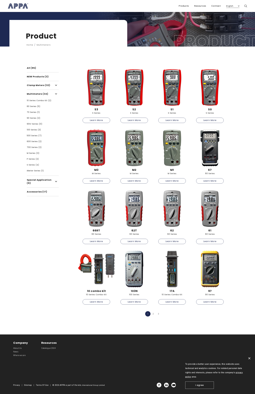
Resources (200, 5)
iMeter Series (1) (35, 170)
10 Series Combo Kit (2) (39, 100)
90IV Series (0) (34, 124)
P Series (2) (33, 159)
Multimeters (44, 44)
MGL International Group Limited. (91, 385)
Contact (216, 5)
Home (29, 44)
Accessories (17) (37, 191)
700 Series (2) (34, 147)
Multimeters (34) (37, 93)
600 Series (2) (34, 141)
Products (184, 5)
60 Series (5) (33, 106)
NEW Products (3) (38, 76)
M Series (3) (33, 153)
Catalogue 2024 (48, 348)
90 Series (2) (33, 118)
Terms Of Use (42, 385)
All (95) (31, 68)
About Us (17, 348)
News (15, 352)
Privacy (16, 385)
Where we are (19, 355)
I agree (199, 385)
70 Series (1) (33, 112)
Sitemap (28, 385)
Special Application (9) (39, 181)
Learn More (96, 120)
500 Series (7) (34, 135)
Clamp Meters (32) (38, 85)
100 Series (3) (34, 129)
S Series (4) (33, 165)
